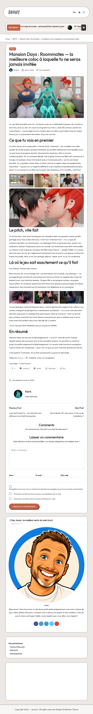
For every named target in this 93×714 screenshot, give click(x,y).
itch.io (20, 358)
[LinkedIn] (46, 623)
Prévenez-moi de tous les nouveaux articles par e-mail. (34, 499)
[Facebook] (36, 623)
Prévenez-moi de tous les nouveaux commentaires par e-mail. (37, 494)
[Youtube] (57, 623)
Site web (64, 475)
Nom (12, 475)
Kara (28, 391)
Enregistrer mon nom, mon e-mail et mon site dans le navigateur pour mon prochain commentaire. (46, 489)
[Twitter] (51, 623)
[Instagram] (41, 623)
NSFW (12, 49)
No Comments (44, 70)
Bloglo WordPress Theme (67, 709)
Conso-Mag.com (17, 646)
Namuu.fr (14, 650)
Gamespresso (16, 653)
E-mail (39, 475)
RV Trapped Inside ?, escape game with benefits (73, 26)
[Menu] (74, 12)
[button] (31, 396)
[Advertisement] (46, 681)
